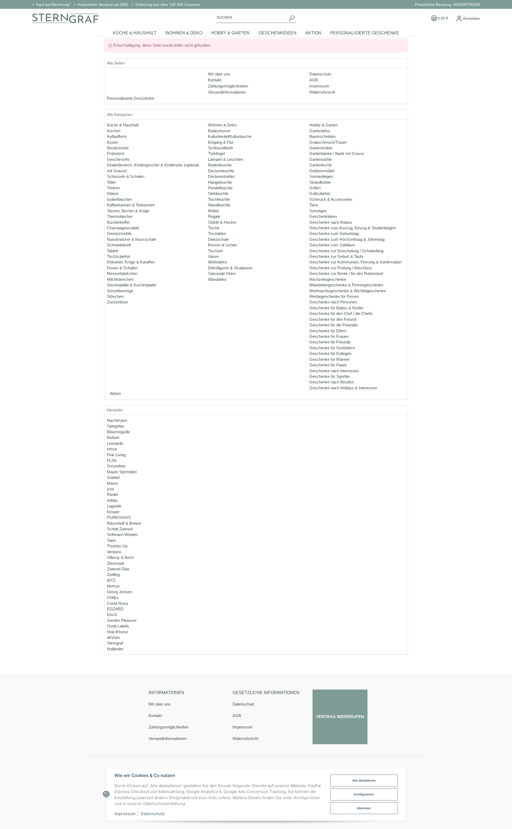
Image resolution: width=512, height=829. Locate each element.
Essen (112, 142)
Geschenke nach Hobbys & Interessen (343, 388)
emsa (112, 449)
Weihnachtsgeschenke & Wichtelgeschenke (347, 291)
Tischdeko (217, 233)
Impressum (243, 727)
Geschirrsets (118, 159)
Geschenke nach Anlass (330, 222)
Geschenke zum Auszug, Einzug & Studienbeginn (352, 228)
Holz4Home (117, 632)
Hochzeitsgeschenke (327, 279)
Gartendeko (319, 131)
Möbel (213, 211)
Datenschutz (244, 704)
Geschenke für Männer (329, 359)
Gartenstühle (320, 159)
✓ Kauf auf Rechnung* (51, 4)
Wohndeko (217, 262)
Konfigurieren (364, 794)
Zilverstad (115, 563)
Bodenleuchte (220, 165)
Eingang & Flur (221, 142)
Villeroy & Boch (120, 557)
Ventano (114, 552)
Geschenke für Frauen (329, 336)
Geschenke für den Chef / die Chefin (341, 313)
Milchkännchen (120, 279)
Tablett (112, 251)
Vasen (213, 256)
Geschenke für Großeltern (332, 348)
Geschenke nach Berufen (331, 382)
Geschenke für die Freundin (333, 325)
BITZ (111, 580)
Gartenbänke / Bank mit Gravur (336, 153)
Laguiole (114, 506)
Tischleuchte (219, 199)
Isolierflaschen (119, 199)
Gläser (113, 193)
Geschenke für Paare (328, 365)
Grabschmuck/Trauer (328, 142)
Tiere (313, 205)
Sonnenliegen (321, 176)
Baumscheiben (322, 136)
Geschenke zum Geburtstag (334, 233)
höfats (112, 500)
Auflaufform (117, 136)
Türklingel (216, 153)
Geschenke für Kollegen (330, 353)
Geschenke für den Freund (332, 319)
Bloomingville (118, 432)
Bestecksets (118, 148)
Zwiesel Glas (118, 569)
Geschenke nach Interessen (334, 371)
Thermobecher (120, 216)
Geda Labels (118, 626)
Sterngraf (115, 643)
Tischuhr (215, 251)
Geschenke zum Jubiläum (332, 245)
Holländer (115, 649)
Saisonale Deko (221, 273)
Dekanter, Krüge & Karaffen (131, 262)
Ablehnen (364, 808)
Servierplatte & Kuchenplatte (131, 285)
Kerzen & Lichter (222, 245)
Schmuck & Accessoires (331, 199)
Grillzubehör (319, 193)
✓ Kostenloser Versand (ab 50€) (100, 4)
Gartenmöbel (320, 148)
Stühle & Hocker (222, 222)
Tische (213, 228)
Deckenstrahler (221, 176)
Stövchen (115, 296)
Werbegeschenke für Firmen (334, 296)
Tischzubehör (118, 256)
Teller (111, 182)
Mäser (112, 483)
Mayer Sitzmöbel (122, 472)
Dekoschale (218, 239)
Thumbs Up (117, 546)
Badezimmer (219, 131)
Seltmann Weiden (122, 534)
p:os (110, 489)
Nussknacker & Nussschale (131, 239)
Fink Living (116, 454)
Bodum (113, 437)
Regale (214, 216)
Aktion (115, 393)
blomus (113, 586)
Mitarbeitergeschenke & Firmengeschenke (346, 285)
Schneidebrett (119, 245)
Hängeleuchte (220, 182)
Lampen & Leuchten (225, 159)
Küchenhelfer (118, 222)
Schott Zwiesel (120, 529)
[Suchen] (291, 18)
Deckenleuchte (221, 171)
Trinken (113, 188)
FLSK (112, 460)
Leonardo (115, 443)
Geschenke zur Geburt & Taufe (336, 256)
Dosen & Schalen (122, 268)
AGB (237, 715)
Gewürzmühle (119, 233)
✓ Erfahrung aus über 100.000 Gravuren (165, 4)
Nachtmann (117, 420)
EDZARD (115, 609)
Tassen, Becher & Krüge (128, 211)
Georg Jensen (119, 592)
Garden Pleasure (122, 620)
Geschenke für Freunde (330, 342)
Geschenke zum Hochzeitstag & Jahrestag (347, 239)
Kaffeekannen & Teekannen (131, 205)
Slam (111, 540)
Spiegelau (115, 426)
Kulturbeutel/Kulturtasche (229, 136)
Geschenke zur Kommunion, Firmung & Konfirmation (355, 262)
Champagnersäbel (123, 228)
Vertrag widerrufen (340, 716)
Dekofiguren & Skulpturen (230, 268)
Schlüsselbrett (220, 148)
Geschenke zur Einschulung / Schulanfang (346, 251)
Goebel (113, 477)
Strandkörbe (320, 182)
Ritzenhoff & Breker (124, 523)
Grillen (315, 188)
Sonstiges (318, 211)
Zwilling (113, 574)
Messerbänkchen (122, 273)
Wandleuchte (219, 205)
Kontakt (155, 715)
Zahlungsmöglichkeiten (169, 727)
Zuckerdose (117, 302)
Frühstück (116, 153)
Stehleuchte (218, 193)
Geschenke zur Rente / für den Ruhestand (346, 273)
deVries (113, 637)
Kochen (113, 131)
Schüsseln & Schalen (125, 176)
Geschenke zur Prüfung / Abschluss (340, 268)
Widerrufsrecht (245, 738)
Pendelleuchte (220, 188)
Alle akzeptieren (364, 780)
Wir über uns (160, 704)
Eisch (112, 614)
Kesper (113, 512)
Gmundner (116, 466)
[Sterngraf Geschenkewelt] (65, 18)
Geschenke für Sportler (329, 376)
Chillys (113, 597)
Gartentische (320, 165)
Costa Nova (117, 603)
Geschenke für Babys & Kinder (336, 308)
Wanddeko (217, 279)
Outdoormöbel (321, 171)
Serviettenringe (120, 291)
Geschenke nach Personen (333, 302)
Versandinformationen (167, 738)
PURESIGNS (119, 517)
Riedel (112, 494)
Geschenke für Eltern (327, 331)
